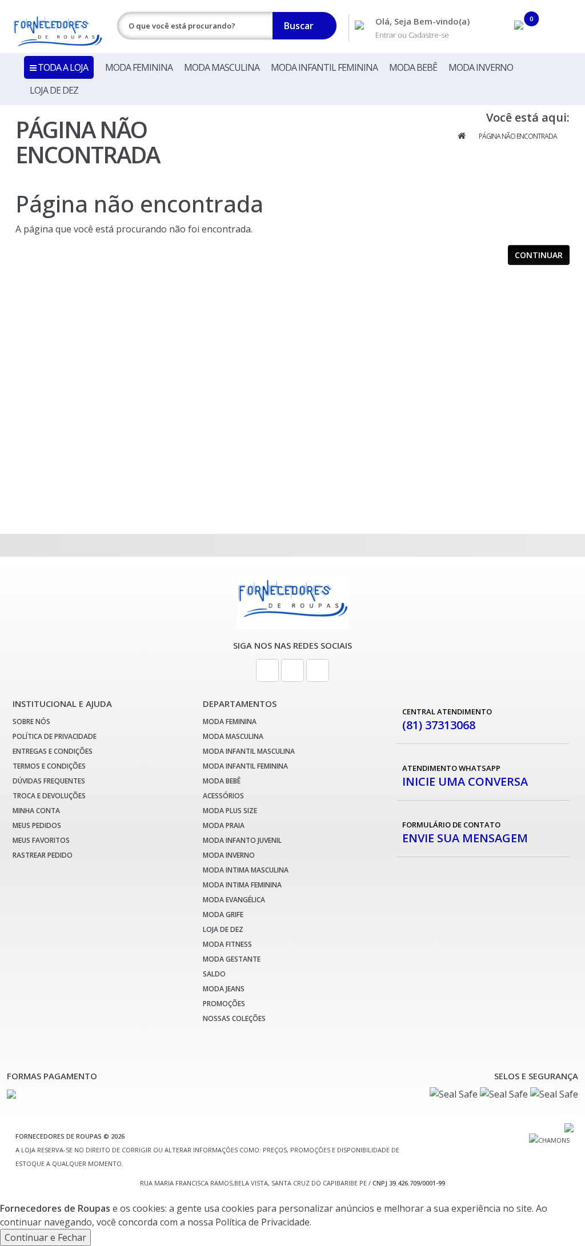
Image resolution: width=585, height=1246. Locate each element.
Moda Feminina (139, 67)
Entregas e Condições (53, 751)
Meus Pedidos (37, 825)
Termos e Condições (49, 766)
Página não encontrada (518, 136)
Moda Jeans (224, 989)
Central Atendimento (447, 719)
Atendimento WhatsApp (465, 776)
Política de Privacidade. (263, 1222)
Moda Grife (223, 914)
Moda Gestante (232, 959)
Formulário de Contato (465, 832)
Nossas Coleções (234, 1018)
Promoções (224, 1003)
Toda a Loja (62, 67)
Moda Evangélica (234, 900)
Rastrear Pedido (43, 855)
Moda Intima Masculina (246, 870)
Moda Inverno (480, 67)
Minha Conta (36, 810)
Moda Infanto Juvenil (242, 840)
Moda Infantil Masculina (249, 751)
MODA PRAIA (224, 825)
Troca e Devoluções (49, 796)
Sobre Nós (31, 721)
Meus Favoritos (41, 840)
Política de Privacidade (55, 736)
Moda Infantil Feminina (324, 67)
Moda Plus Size (230, 810)
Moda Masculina (221, 67)
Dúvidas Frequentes (49, 781)
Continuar (539, 255)
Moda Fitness (227, 944)
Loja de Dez (54, 90)
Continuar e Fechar (45, 1237)
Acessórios (223, 796)
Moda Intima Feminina (242, 885)
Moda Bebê (413, 67)
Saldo (214, 974)
